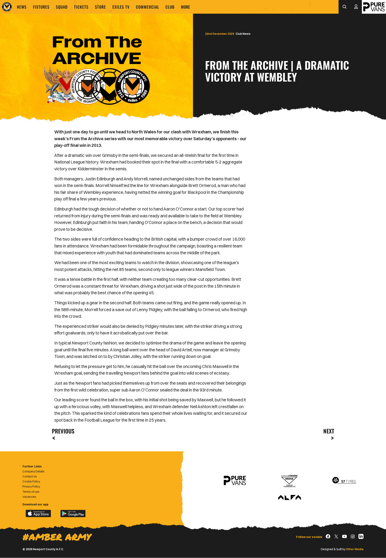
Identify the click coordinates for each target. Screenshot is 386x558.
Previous (62, 431)
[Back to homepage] (7, 7)
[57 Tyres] (344, 480)
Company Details (33, 471)
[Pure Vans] (374, 7)
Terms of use (31, 492)
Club (170, 7)
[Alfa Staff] (289, 498)
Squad (62, 7)
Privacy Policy (31, 486)
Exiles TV (120, 7)
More (185, 7)
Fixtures (41, 7)
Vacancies (29, 497)
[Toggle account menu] (356, 7)
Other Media (354, 549)
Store (100, 7)
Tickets (81, 7)
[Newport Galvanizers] (289, 480)
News (22, 7)
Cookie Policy (31, 481)
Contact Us (30, 476)
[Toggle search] (344, 7)
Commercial (147, 7)
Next (328, 431)
